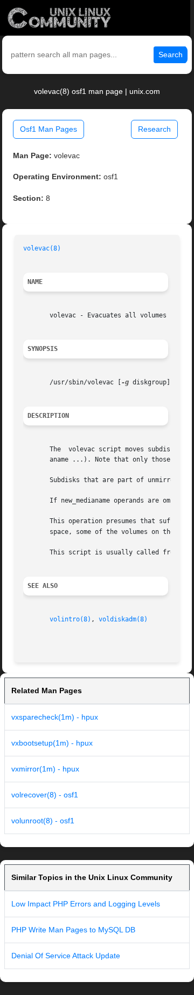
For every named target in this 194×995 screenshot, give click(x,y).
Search (170, 54)
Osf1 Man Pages (48, 129)
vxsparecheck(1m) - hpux (54, 717)
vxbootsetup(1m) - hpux (52, 743)
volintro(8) (70, 619)
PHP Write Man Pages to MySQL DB (73, 929)
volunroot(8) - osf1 (42, 820)
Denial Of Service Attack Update (65, 955)
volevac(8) (42, 248)
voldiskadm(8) (123, 619)
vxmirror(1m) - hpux (45, 768)
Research (154, 129)
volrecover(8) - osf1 (44, 794)
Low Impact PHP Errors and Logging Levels (85, 903)
